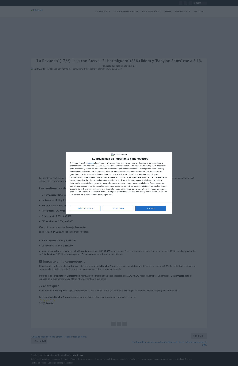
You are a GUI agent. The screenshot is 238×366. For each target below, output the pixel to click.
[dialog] (119, 183)
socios (91, 163)
